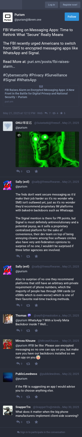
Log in (51, 4)
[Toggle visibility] (19, 135)
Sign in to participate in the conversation (42, 432)
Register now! (70, 4)
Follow (72, 16)
